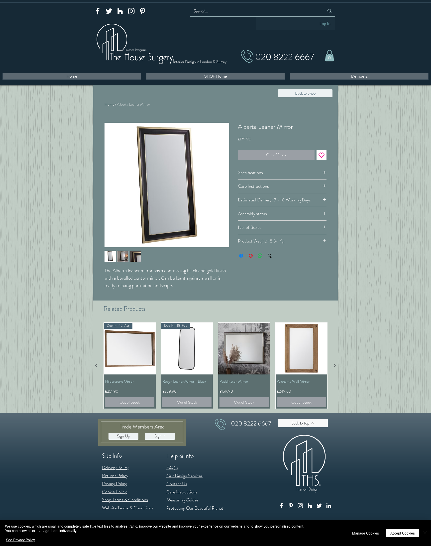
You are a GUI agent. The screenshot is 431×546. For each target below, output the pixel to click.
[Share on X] (270, 256)
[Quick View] (244, 348)
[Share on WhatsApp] (260, 256)
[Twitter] (109, 11)
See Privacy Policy (20, 539)
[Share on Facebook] (241, 256)
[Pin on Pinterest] (251, 256)
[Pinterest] (142, 11)
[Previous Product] (96, 365)
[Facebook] (97, 11)
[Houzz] (120, 11)
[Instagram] (131, 11)
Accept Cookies (402, 533)
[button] (329, 55)
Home (109, 104)
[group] (215, 365)
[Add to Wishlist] (321, 155)
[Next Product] (335, 365)
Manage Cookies (365, 533)
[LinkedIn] (328, 505)
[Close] (425, 533)
